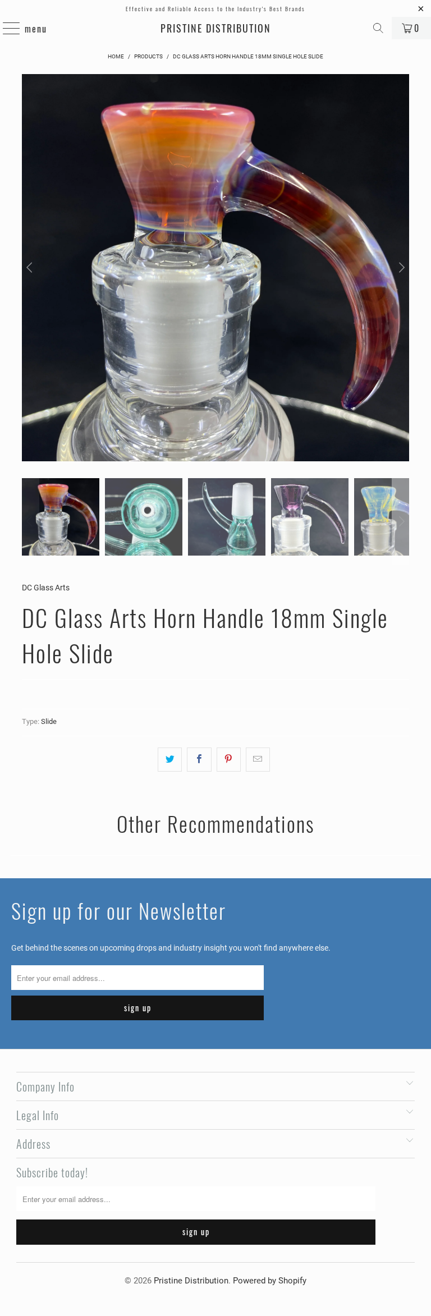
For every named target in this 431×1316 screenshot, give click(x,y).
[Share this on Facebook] (199, 759)
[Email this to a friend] (258, 759)
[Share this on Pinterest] (229, 759)
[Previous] (30, 267)
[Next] (401, 267)
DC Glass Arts (46, 587)
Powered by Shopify (269, 1281)
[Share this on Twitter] (170, 759)
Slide (49, 721)
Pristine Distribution (216, 28)
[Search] (378, 28)
